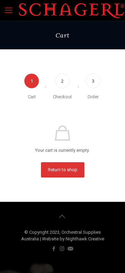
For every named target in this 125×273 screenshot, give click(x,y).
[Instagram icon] (62, 249)
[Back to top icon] (62, 216)
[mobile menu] (9, 10)
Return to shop (62, 169)
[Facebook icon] (54, 249)
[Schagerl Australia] (72, 10)
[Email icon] (71, 249)
